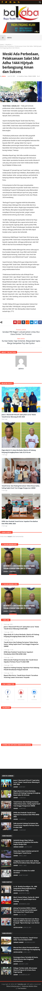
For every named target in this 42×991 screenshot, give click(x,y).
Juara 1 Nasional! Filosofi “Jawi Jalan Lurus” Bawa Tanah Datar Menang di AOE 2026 (26, 782)
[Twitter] (6, 2)
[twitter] (36, 322)
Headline (8, 44)
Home (2, 44)
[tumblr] (23, 322)
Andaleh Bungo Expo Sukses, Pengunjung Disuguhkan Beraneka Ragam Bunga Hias (25, 842)
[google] (19, 322)
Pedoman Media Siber (29, 986)
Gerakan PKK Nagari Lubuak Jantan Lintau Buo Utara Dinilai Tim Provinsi (21, 332)
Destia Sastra (18, 927)
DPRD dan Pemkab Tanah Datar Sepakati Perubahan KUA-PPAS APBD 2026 (26, 814)
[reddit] (27, 322)
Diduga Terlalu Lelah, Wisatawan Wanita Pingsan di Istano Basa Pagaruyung (25, 970)
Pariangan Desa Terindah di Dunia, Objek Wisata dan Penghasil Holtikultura (25, 959)
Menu (9, 38)
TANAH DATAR (32, 76)
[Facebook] (2, 2)
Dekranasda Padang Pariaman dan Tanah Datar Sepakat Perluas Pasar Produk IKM (26, 825)
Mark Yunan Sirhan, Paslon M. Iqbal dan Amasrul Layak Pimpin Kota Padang (26, 899)
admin (4, 76)
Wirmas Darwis (18, 847)
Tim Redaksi (21, 988)
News (26, 76)
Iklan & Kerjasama (13, 986)
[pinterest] (15, 322)
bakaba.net (22, 984)
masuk (10, 536)
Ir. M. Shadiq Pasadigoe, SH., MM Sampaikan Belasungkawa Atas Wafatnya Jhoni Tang (25, 888)
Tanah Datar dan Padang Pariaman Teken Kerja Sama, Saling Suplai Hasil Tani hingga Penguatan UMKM (26, 804)
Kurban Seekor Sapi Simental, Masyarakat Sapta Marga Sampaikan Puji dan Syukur (21, 341)
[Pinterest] (10, 2)
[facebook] (40, 322)
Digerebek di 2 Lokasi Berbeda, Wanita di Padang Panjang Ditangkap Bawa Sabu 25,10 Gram (19, 567)
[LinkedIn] (14, 2)
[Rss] (19, 2)
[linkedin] (31, 322)
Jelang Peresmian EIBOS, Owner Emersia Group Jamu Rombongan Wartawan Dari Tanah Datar (25, 910)
